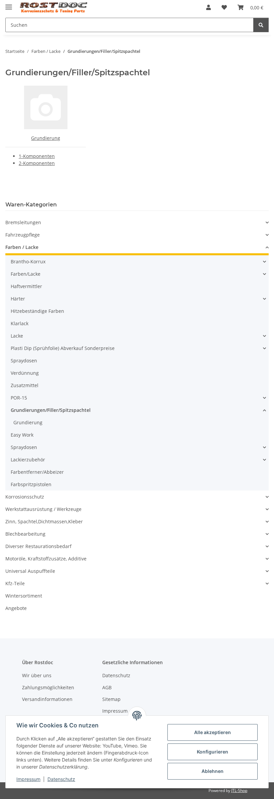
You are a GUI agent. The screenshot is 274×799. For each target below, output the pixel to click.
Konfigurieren (212, 751)
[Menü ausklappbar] (8, 4)
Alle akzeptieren (212, 732)
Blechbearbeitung (25, 534)
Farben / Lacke (21, 247)
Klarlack (19, 323)
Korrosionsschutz (24, 497)
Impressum (28, 779)
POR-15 (19, 397)
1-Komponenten (37, 156)
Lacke (17, 336)
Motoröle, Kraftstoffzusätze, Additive (46, 558)
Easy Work (22, 435)
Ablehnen (212, 771)
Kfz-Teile (15, 583)
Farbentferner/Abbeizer (37, 472)
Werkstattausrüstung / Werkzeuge (43, 509)
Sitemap (111, 699)
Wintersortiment (23, 596)
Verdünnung (25, 373)
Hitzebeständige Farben (37, 311)
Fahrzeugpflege (22, 235)
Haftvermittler (26, 286)
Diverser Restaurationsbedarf (38, 546)
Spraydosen (24, 360)
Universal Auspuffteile (30, 571)
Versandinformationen (47, 699)
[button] (208, 7)
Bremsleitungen (23, 222)
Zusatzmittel (24, 385)
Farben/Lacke (25, 274)
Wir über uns (36, 675)
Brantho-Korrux (28, 261)
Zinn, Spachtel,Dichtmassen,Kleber (44, 521)
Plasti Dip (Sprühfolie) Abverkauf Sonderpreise (63, 348)
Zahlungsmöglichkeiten (48, 687)
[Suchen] (261, 25)
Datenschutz (61, 779)
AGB (107, 687)
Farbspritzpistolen (31, 484)
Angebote (16, 608)
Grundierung (45, 138)
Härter (18, 298)
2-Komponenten (37, 163)
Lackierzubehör (28, 459)
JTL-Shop (239, 790)
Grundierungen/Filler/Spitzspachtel (51, 410)
